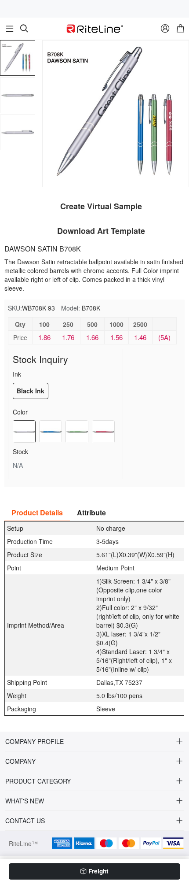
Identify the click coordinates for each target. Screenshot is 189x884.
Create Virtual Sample (101, 206)
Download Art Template (101, 231)
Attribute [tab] (91, 512)
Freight (98, 871)
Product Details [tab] (37, 512)
